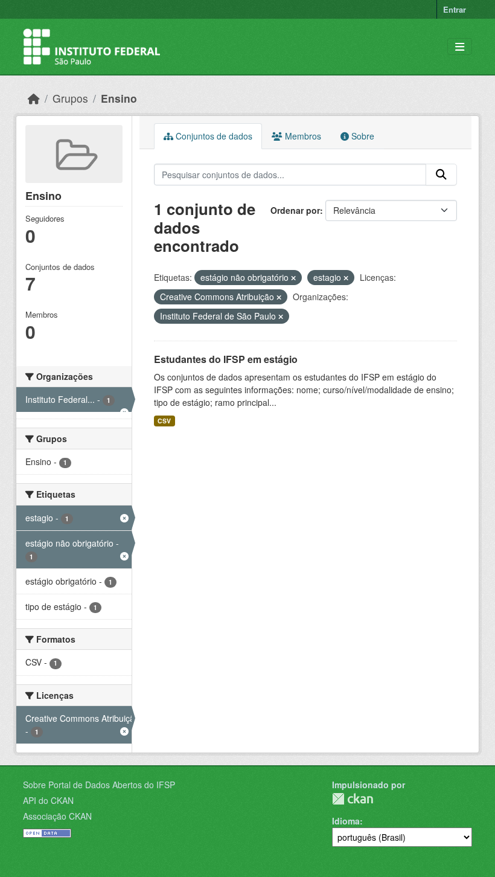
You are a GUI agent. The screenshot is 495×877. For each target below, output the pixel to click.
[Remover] (293, 278)
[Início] (34, 98)
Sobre (361, 136)
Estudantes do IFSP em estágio (226, 359)
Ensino (119, 98)
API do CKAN (48, 800)
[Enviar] (441, 174)
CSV (164, 420)
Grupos (70, 98)
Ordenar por (295, 210)
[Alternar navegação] (459, 47)
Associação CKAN (57, 816)
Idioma (346, 821)
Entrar (454, 9)
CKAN (352, 798)
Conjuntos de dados (212, 136)
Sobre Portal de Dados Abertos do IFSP (99, 785)
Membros (302, 136)
